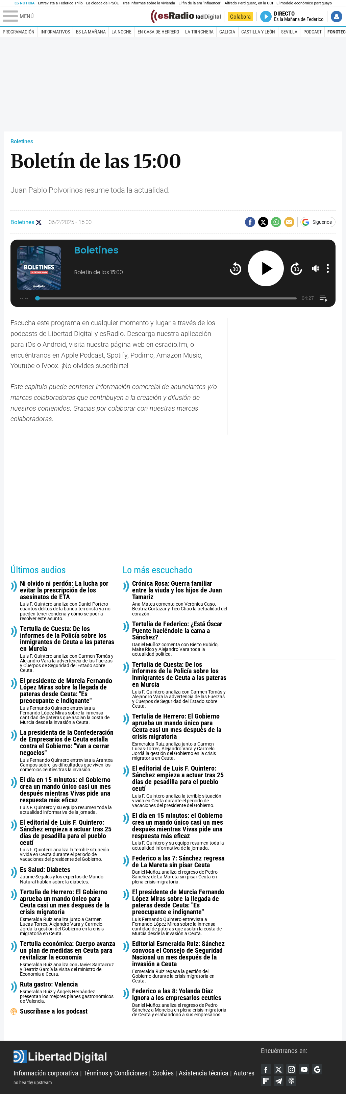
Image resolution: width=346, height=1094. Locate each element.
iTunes (291, 1081)
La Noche (121, 31)
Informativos (55, 31)
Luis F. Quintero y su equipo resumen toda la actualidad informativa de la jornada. (66, 796)
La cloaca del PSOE (102, 3)
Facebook (266, 1069)
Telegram (279, 1081)
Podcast (312, 31)
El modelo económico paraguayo (304, 3)
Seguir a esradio (38, 222)
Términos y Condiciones (115, 1073)
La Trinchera (199, 31)
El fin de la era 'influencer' (199, 3)
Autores (243, 1073)
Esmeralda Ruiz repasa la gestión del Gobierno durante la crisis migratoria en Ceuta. (178, 962)
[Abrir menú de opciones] (328, 268)
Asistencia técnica (203, 1073)
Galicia (227, 31)
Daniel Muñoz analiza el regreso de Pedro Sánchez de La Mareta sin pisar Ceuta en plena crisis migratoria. (178, 869)
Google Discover (317, 1069)
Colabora (240, 16)
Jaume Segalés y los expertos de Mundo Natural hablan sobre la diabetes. (61, 875)
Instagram (291, 1069)
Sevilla (289, 31)
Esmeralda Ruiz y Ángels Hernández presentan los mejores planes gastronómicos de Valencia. (67, 992)
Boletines (21, 141)
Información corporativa (46, 1073)
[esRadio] (172, 16)
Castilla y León (258, 31)
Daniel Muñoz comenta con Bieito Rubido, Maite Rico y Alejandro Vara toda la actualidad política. (177, 639)
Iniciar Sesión (336, 16)
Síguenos (322, 222)
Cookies (163, 1073)
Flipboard (266, 1081)
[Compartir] (250, 222)
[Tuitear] (263, 222)
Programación (18, 31)
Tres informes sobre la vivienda (148, 3)
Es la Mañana (91, 31)
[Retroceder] (235, 268)
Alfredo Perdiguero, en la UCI (249, 3)
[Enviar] (276, 222)
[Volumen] (315, 268)
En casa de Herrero (158, 31)
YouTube (304, 1069)
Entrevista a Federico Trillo (60, 3)
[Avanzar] (296, 268)
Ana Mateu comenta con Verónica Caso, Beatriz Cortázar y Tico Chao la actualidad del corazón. (179, 598)
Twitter (279, 1069)
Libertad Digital (137, 1056)
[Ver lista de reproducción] (323, 298)
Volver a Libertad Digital (198, 16)
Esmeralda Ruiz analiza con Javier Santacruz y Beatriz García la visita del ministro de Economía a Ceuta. (67, 959)
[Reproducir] (266, 268)
